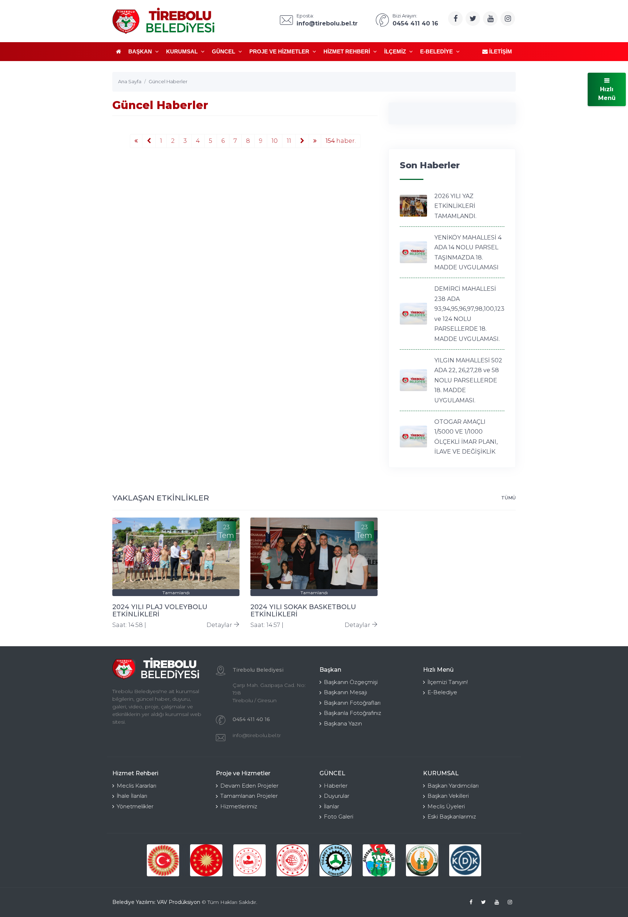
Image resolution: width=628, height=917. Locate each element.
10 (274, 140)
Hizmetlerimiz (238, 806)
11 (289, 140)
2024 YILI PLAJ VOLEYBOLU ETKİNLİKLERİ (160, 610)
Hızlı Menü (607, 93)
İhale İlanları (132, 795)
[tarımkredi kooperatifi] (422, 860)
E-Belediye (437, 51)
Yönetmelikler (135, 806)
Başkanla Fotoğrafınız (352, 712)
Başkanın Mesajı (345, 692)
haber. (341, 140)
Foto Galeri (338, 816)
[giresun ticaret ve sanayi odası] (335, 860)
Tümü (508, 497)
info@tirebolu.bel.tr (257, 735)
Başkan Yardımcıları (453, 785)
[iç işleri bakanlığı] (249, 860)
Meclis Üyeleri (446, 806)
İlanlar (331, 806)
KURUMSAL (182, 51)
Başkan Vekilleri (448, 795)
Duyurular (336, 795)
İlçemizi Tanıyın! (447, 682)
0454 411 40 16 (251, 719)
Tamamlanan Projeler (249, 795)
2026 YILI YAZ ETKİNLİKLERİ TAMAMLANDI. (455, 206)
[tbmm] (163, 860)
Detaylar (220, 625)
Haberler (335, 785)
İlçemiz (395, 51)
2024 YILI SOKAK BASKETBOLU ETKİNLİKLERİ (303, 610)
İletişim (500, 51)
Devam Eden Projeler (249, 785)
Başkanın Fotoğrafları (352, 702)
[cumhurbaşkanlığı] (206, 860)
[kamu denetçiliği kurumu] (465, 860)
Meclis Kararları (136, 785)
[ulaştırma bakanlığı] (293, 860)
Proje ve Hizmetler (280, 51)
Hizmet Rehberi (347, 51)
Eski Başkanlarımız (451, 816)
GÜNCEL (224, 51)
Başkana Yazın (343, 723)
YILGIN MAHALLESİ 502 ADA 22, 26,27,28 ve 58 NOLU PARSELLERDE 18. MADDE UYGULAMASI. (468, 380)
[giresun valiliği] (379, 860)
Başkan (140, 51)
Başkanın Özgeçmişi (351, 682)
